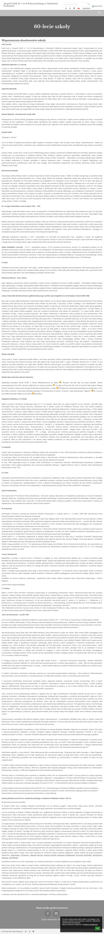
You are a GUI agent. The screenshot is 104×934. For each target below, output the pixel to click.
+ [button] (66, 8)
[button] (74, 8)
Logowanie (86, 8)
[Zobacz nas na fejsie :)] (48, 913)
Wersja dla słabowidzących (13, 931)
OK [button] (98, 928)
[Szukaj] (88, 4)
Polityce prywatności (91, 924)
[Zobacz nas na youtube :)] (56, 913)
